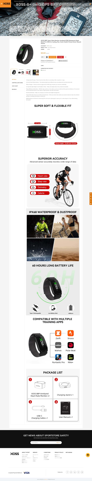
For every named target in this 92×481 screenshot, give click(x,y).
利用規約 (23, 459)
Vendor (42, 49)
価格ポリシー (57, 456)
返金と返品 (46, 456)
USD (87, 1)
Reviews (14, 89)
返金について (24, 462)
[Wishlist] (65, 57)
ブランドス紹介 (25, 454)
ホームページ (35, 454)
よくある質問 (46, 459)
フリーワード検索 (58, 457)
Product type (44, 47)
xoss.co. (45, 479)
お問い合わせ (24, 456)
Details (14, 79)
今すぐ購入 (60, 57)
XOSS (48, 49)
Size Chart (15, 86)
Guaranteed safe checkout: (47, 68)
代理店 (34, 461)
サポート (34, 459)
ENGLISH (83, 1)
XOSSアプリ (35, 457)
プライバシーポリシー (26, 457)
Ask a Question (63, 60)
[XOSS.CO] (26, 473)
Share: (42, 65)
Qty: (42, 57)
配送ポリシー (24, 461)
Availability (43, 45)
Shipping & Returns (17, 82)
